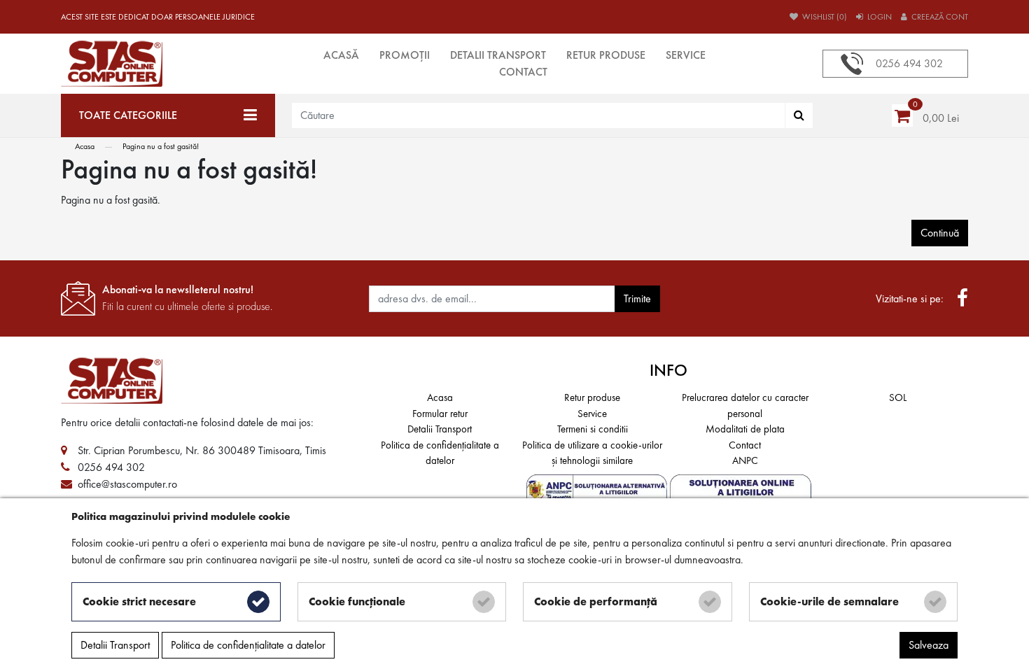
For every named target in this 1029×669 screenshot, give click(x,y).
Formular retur (440, 414)
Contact (523, 71)
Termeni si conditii (592, 429)
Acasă (341, 55)
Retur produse (605, 55)
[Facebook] (962, 299)
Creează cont (938, 16)
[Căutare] (799, 115)
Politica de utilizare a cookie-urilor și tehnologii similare (592, 453)
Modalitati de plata (745, 429)
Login (878, 16)
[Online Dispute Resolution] (740, 490)
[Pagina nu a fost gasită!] (168, 64)
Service (686, 55)
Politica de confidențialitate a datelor (440, 453)
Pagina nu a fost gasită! (160, 146)
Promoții (404, 55)
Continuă (939, 232)
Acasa (84, 146)
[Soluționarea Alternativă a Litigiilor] (598, 490)
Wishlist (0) (823, 16)
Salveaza (928, 645)
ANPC (745, 460)
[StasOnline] (206, 381)
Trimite (637, 298)
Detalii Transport (498, 55)
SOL (897, 397)
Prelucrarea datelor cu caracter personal (745, 405)
